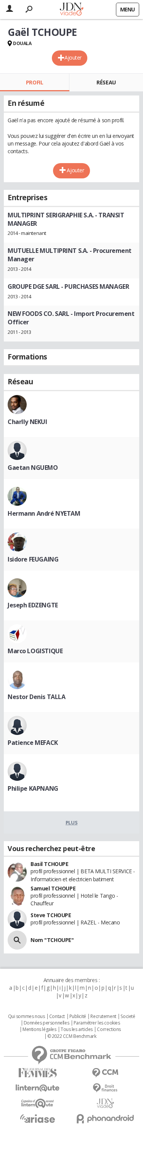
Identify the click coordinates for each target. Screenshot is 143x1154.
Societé (128, 1016)
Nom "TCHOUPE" (52, 940)
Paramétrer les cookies (97, 1023)
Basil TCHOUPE (50, 864)
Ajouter (73, 57)
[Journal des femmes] (38, 1073)
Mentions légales (39, 1029)
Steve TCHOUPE (51, 915)
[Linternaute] (38, 1088)
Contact (57, 1016)
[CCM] (106, 1073)
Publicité (77, 1016)
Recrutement (103, 1016)
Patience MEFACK (33, 742)
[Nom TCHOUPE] (17, 940)
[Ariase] (38, 1118)
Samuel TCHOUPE (53, 888)
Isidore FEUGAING (33, 559)
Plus (71, 822)
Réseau (106, 82)
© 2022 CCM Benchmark (71, 1036)
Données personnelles (46, 1023)
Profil (34, 82)
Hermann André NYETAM (44, 513)
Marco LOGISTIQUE (35, 651)
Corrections (109, 1029)
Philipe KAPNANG (33, 788)
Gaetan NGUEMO (33, 467)
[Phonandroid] (106, 1118)
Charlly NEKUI (27, 422)
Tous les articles (77, 1029)
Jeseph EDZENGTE (33, 605)
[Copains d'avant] (38, 1103)
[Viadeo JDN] (106, 1103)
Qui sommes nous (26, 1016)
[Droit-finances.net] (106, 1088)
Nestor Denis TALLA (36, 697)
